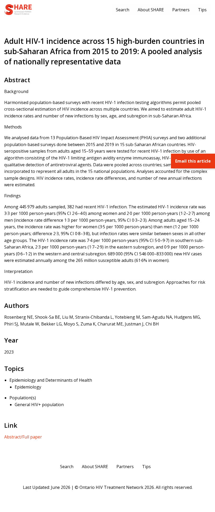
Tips (202, 10)
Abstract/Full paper (23, 437)
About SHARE (151, 10)
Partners (181, 10)
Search (122, 10)
